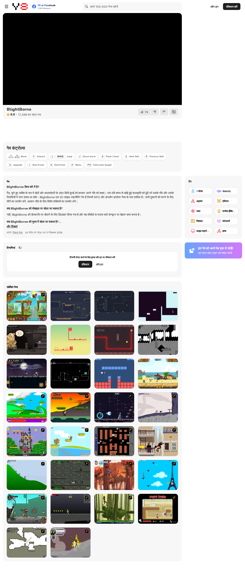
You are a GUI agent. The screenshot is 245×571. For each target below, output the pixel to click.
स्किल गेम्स (18, 232)
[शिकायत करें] (164, 111)
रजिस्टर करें (231, 6)
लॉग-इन (214, 6)
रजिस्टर (85, 264)
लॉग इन (99, 264)
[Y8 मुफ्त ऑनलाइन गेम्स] (20, 6)
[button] (12, 226)
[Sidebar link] (6, 6)
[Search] (86, 6)
